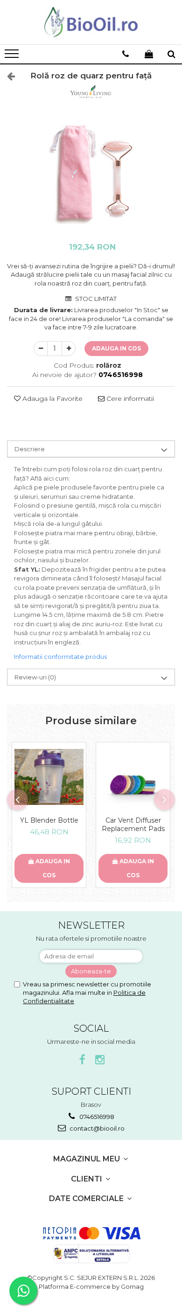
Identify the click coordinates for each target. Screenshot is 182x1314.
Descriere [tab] (29, 449)
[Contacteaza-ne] (125, 54)
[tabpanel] (91, 173)
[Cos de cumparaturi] (149, 54)
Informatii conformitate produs (60, 656)
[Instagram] (100, 1060)
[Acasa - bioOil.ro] (91, 22)
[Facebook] (82, 1060)
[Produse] (13, 56)
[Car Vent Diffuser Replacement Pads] (133, 776)
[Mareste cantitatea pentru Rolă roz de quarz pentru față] (69, 348)
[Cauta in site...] (171, 54)
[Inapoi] (7, 76)
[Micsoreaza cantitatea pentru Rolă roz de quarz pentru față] (41, 348)
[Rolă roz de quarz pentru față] (91, 173)
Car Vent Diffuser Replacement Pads (133, 824)
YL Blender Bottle (49, 820)
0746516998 (96, 1116)
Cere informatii (129, 398)
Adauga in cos (116, 348)
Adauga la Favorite (52, 398)
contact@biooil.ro (96, 1128)
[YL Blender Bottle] (49, 777)
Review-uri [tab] (35, 677)
